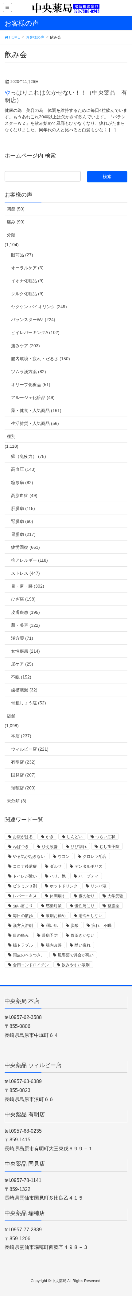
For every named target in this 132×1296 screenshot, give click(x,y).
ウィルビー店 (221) (30, 749)
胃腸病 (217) (23, 534)
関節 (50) (16, 208)
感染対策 (54, 905)
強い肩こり (23, 905)
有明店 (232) (23, 762)
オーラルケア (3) (27, 267)
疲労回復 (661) (25, 547)
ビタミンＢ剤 (25, 886)
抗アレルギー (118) (29, 560)
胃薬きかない (83, 935)
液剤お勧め (56, 915)
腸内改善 (54, 945)
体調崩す (58, 896)
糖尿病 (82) (22, 482)
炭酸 (75, 925)
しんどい (75, 836)
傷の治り (87, 896)
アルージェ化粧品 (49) (33, 397)
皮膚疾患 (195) (25, 612)
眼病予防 (50, 935)
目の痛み (21, 935)
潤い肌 (52, 925)
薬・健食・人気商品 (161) (36, 410)
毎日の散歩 (23, 915)
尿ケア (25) (22, 664)
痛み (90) (16, 221)
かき (50, 836)
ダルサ (56, 866)
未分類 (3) (16, 800)
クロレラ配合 (95, 856)
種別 (11, 436)
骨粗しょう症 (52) (28, 702)
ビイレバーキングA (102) (35, 332)
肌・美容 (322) (25, 625)
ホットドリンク (64, 886)
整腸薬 (113, 905)
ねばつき (21, 846)
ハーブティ (89, 876)
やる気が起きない (29, 856)
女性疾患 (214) (25, 651)
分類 (11, 234)
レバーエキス (25, 896)
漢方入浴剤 (23, 925)
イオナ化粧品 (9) (27, 280)
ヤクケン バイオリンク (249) (39, 306)
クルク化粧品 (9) (27, 293)
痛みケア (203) (25, 345)
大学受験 (115, 896)
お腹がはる (23, 836)
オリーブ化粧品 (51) (30, 384)
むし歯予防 (109, 846)
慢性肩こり (85, 905)
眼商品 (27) (22, 254)
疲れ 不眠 (101, 925)
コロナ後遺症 (25, 866)
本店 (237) (21, 735)
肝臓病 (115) (23, 508)
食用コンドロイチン (31, 965)
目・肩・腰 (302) (27, 586)
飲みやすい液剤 (76, 965)
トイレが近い (25, 876)
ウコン (64, 856)
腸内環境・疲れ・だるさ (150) (40, 358)
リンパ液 (99, 886)
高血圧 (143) (23, 469)
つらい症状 (105, 836)
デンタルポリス (89, 866)
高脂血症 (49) (24, 495)
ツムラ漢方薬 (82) (28, 371)
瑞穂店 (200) (23, 787)
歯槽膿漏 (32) (24, 689)
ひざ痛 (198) (23, 599)
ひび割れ (79, 846)
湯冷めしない (91, 915)
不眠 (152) (21, 676)
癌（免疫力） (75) (28, 456)
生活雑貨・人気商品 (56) (35, 423)
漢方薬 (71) (22, 638)
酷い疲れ (83, 945)
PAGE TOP (122, 1251)
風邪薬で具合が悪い (76, 955)
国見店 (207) (23, 774)
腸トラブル (23, 945)
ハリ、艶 (58, 876)
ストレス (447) (25, 573)
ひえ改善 (50, 846)
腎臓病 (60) (22, 521)
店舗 (11, 715)
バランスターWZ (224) (33, 319)
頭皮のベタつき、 (29, 955)
